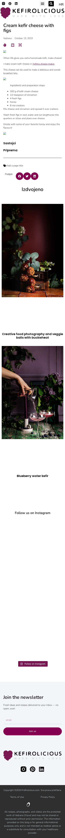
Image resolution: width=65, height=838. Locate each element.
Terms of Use (17, 797)
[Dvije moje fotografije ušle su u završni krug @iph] (32, 641)
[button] (42, 3)
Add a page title (14, 165)
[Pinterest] (9, 3)
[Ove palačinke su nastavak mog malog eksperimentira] (32, 606)
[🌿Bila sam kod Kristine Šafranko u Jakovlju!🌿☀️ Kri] (32, 536)
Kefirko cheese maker (43, 64)
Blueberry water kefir (32, 476)
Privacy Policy (48, 797)
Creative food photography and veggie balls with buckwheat (32, 336)
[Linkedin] (16, 3)
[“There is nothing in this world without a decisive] (32, 571)
